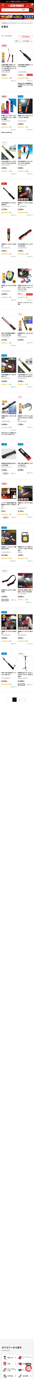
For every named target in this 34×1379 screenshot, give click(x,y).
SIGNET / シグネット (22, 678)
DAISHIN (20, 552)
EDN (2, 508)
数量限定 (4, 45)
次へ (25, 700)
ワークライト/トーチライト (25, 23)
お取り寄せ (4, 570)
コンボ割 (20, 96)
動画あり (4, 183)
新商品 (20, 314)
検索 (31, 9)
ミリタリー (4, 142)
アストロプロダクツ (5, 72)
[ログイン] (27, 6)
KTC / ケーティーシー (6, 467)
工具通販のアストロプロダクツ (9, 23)
